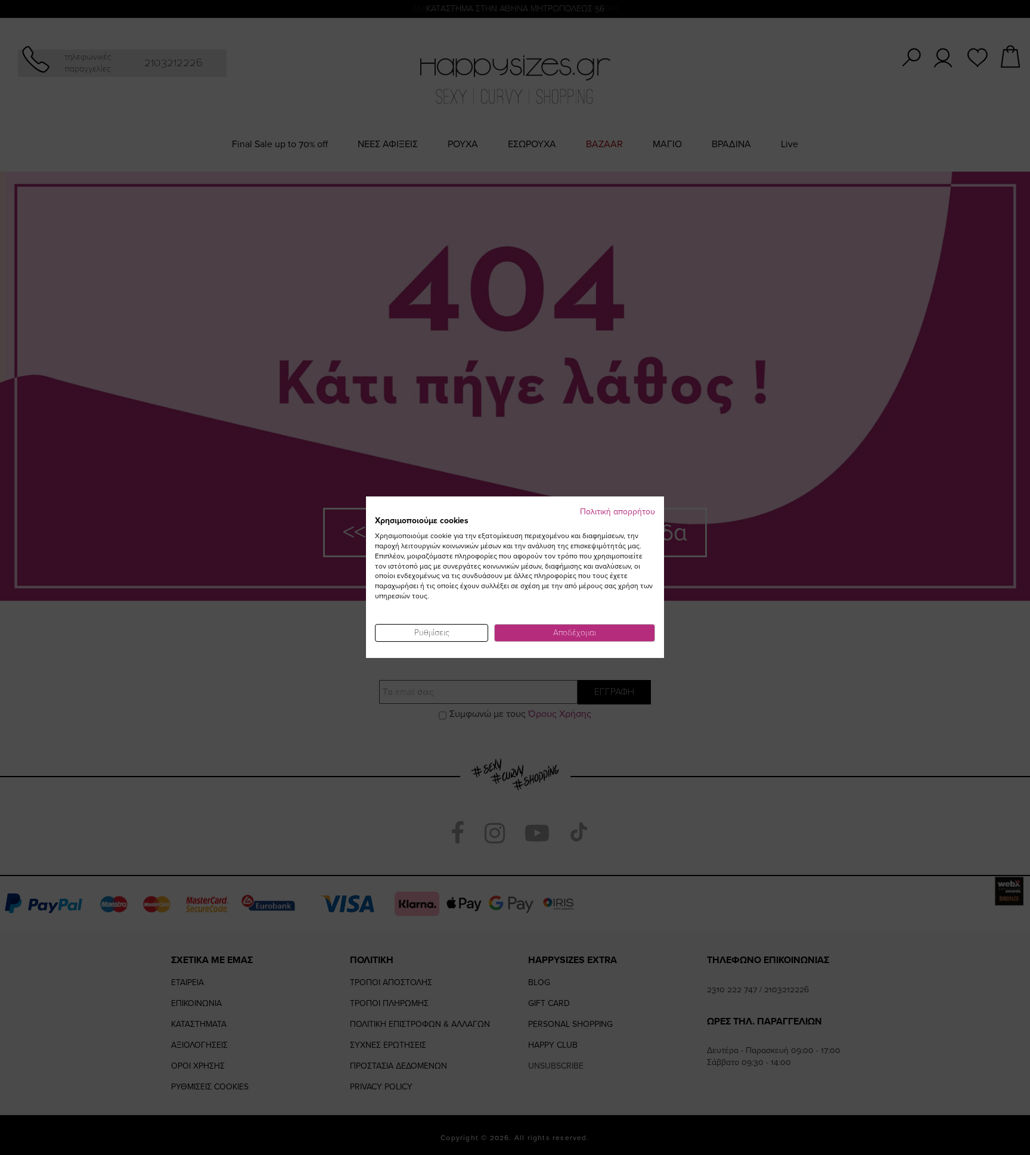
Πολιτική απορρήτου (617, 512)
